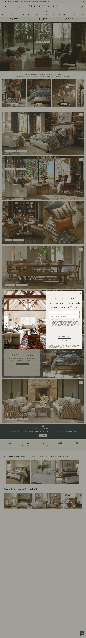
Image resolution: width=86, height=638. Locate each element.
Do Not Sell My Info (66, 346)
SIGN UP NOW (64, 336)
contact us (71, 325)
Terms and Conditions (69, 332)
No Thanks (64, 340)
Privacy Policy (57, 332)
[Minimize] (80, 293)
